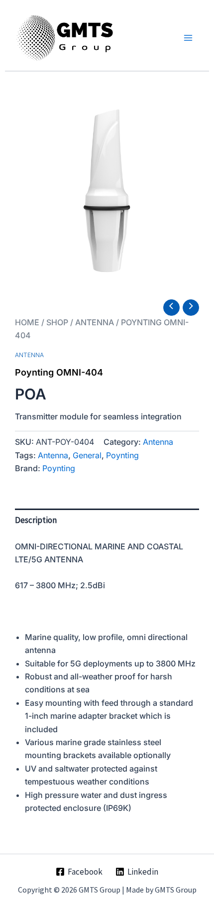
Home (27, 322)
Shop (57, 322)
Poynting (122, 455)
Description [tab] (36, 520)
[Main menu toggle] (188, 38)
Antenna (94, 322)
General (87, 455)
